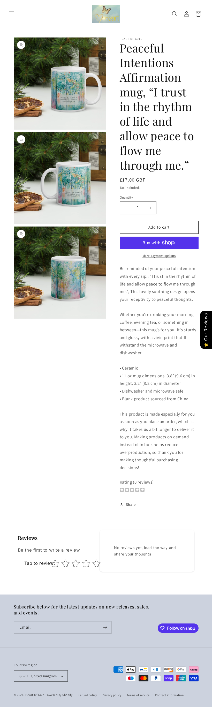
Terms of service (138, 695)
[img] (132, 490)
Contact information (169, 695)
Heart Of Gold (34, 695)
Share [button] (131, 504)
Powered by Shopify (59, 695)
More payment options (159, 255)
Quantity (126, 197)
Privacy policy (112, 695)
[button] (11, 14)
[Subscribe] (105, 627)
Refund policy (87, 695)
